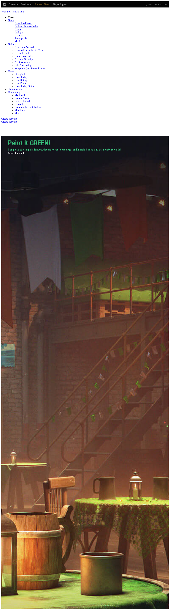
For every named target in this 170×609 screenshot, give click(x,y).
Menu (21, 11)
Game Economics (24, 56)
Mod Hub (20, 110)
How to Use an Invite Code (29, 50)
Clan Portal (20, 83)
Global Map (21, 77)
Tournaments (15, 89)
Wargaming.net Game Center (30, 68)
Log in (147, 4)
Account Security (24, 59)
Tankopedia (21, 38)
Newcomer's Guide (25, 47)
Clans (11, 71)
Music (18, 41)
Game (11, 20)
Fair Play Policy (23, 65)
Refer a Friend (22, 101)
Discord (19, 104)
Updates (19, 35)
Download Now (23, 23)
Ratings (19, 32)
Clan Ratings (21, 80)
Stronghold (20, 74)
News (18, 29)
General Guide (22, 53)
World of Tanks (9, 11)
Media (18, 113)
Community (14, 92)
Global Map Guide (24, 86)
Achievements (22, 62)
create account (160, 4)
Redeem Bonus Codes (26, 26)
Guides (11, 44)
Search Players (22, 98)
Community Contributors (28, 107)
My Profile (20, 95)
